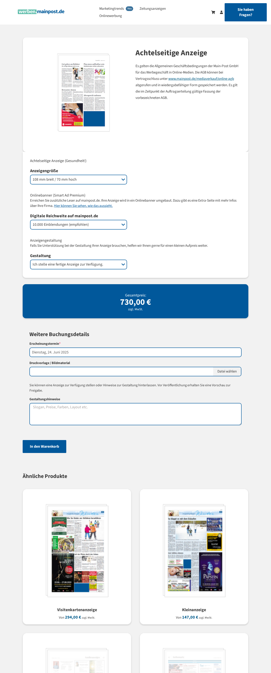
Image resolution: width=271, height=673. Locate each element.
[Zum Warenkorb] (213, 12)
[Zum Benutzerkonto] (219, 12)
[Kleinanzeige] (193, 500)
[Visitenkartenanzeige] (76, 500)
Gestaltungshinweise (44, 399)
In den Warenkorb (44, 446)
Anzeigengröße (44, 171)
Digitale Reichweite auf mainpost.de (64, 216)
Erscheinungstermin (52, 344)
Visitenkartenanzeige (77, 610)
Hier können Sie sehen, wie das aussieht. (83, 205)
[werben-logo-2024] (41, 11)
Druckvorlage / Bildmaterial (49, 363)
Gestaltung (40, 256)
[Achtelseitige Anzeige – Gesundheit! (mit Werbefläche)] (73, 94)
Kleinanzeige (194, 610)
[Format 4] (76, 644)
